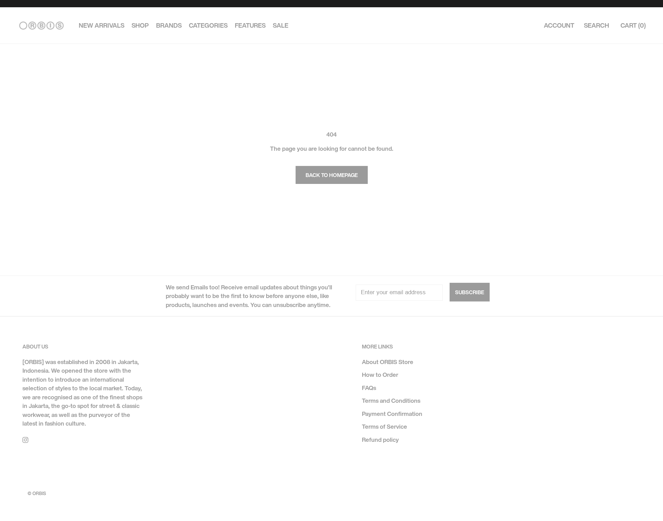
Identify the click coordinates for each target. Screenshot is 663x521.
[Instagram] (25, 439)
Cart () (633, 25)
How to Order (380, 374)
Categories (208, 25)
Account (559, 25)
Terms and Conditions (391, 400)
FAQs (369, 387)
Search (596, 25)
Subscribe (469, 292)
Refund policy (380, 439)
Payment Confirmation (392, 413)
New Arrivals (101, 25)
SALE (280, 25)
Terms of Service (384, 426)
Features (250, 25)
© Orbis (37, 493)
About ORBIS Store (387, 361)
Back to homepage (332, 175)
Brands (169, 25)
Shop (140, 25)
